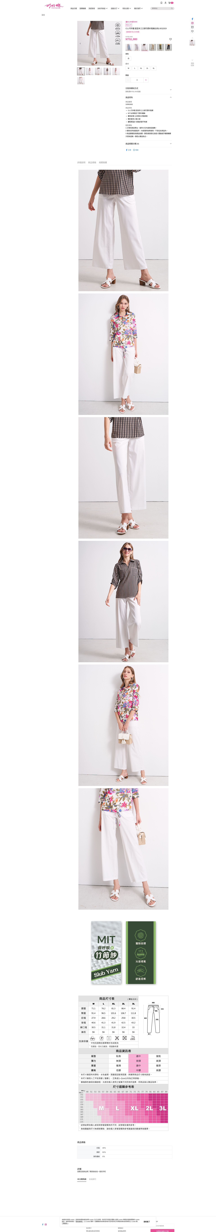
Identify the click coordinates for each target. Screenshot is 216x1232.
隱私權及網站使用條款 (93, 1231)
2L (147, 68)
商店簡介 (89, 1228)
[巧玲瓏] (54, 6)
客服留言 (120, 1228)
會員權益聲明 (122, 1231)
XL (141, 68)
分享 (129, 150)
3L (154, 68)
